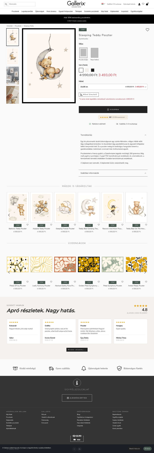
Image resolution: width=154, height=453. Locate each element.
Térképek (78, 11)
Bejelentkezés (116, 414)
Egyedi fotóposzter (66, 11)
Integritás (80, 426)
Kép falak (104, 11)
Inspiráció (124, 11)
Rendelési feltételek (83, 420)
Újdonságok (39, 11)
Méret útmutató (90, 95)
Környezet (45, 423)
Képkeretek (114, 11)
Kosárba (114, 110)
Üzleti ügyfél (116, 426)
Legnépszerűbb (27, 11)
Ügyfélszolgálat (136, 11)
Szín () (83, 65)
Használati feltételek (83, 423)
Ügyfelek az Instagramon (85, 417)
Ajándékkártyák (78, 398)
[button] (6, 4)
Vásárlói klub (116, 423)
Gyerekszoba (83, 39)
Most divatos (51, 11)
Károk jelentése (117, 428)
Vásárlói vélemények (48, 417)
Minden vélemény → (77, 350)
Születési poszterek (91, 11)
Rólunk (44, 414)
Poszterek (15, 11)
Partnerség (45, 420)
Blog (78, 414)
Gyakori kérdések (117, 420)
